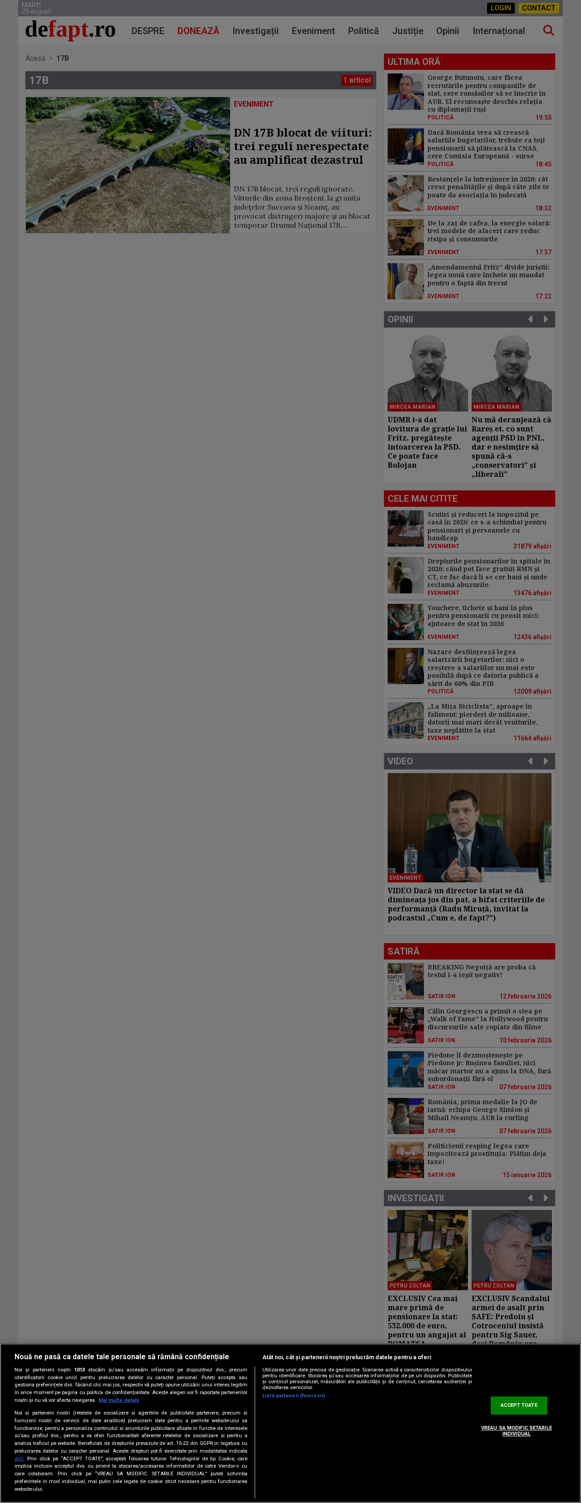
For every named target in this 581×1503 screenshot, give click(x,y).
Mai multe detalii (118, 1400)
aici (19, 1458)
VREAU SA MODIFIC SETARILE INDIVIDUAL (516, 1431)
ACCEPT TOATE (519, 1405)
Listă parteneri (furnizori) (293, 1396)
